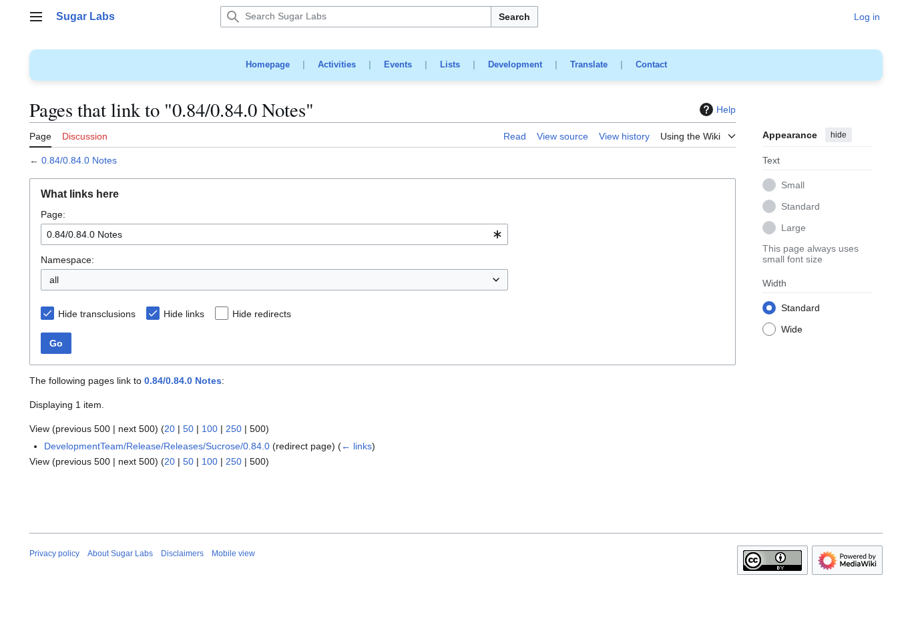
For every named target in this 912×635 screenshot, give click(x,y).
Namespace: (67, 259)
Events (398, 64)
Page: (53, 214)
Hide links (184, 313)
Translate (589, 64)
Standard (800, 207)
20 (169, 428)
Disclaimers (182, 553)
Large (793, 228)
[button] (36, 16)
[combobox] (274, 234)
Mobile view (233, 553)
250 (234, 428)
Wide (792, 330)
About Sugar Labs (120, 553)
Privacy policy (54, 553)
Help (726, 109)
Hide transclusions (97, 313)
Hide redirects (261, 313)
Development (515, 64)
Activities (337, 64)
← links (356, 446)
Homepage (268, 64)
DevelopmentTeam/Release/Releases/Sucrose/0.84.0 (157, 446)
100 (210, 428)
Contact (651, 64)
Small (793, 185)
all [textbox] (54, 279)
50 (188, 428)
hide (839, 135)
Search (514, 16)
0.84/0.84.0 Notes (79, 160)
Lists (450, 64)
